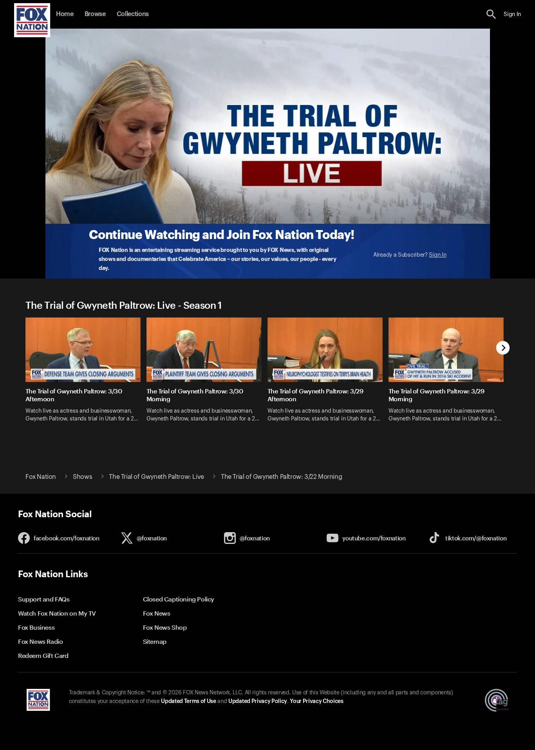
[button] (491, 14)
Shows (82, 477)
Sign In (437, 255)
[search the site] (491, 14)
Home (65, 14)
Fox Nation (40, 477)
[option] (85, 374)
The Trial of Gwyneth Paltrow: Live (156, 477)
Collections (133, 14)
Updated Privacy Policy (257, 701)
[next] (503, 348)
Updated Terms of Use (188, 701)
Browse (95, 14)
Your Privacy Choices (316, 701)
